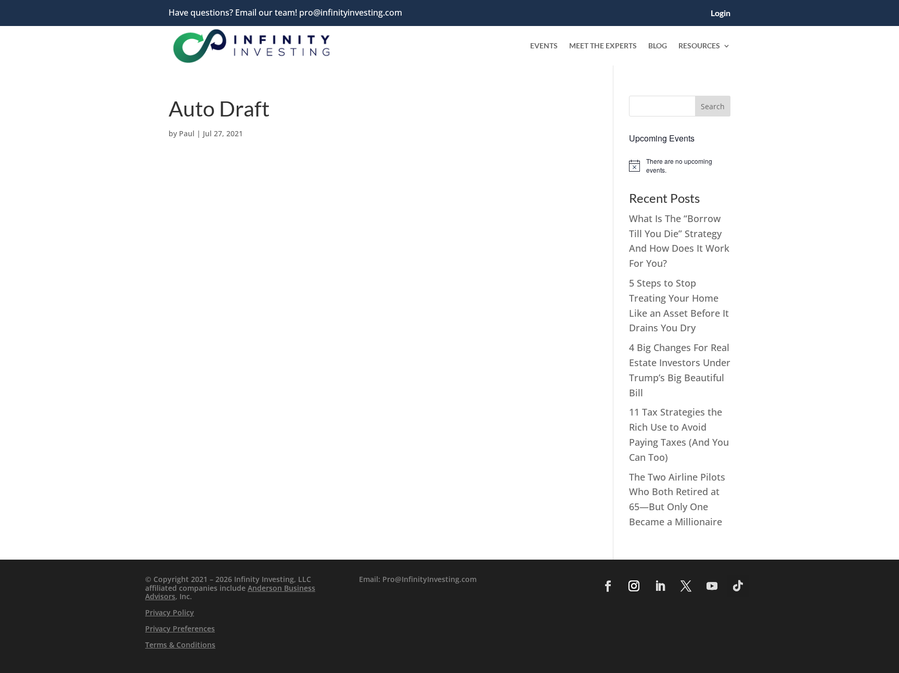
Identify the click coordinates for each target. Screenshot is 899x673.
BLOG (657, 45)
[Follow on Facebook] (608, 586)
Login (720, 13)
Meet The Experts (603, 45)
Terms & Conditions (180, 645)
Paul (187, 133)
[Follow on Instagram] (634, 586)
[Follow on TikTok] (738, 586)
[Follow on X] (686, 586)
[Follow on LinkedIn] (660, 586)
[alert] (679, 165)
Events (544, 45)
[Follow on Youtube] (712, 586)
